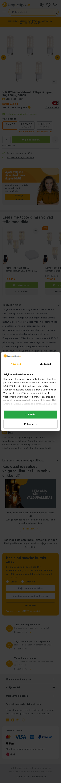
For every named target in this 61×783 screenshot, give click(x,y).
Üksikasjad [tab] (45, 364)
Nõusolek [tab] (16, 364)
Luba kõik (30, 414)
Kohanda (28, 424)
